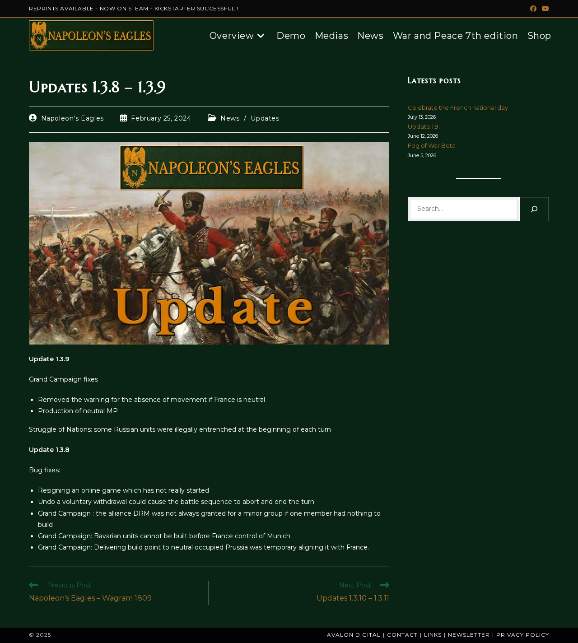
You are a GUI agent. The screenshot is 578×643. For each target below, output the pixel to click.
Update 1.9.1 (425, 126)
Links (433, 634)
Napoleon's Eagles (72, 118)
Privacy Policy (522, 634)
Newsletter (469, 634)
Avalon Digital (354, 634)
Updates (265, 118)
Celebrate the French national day (458, 107)
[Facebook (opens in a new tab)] (533, 8)
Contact (402, 634)
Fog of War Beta (432, 145)
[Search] (534, 209)
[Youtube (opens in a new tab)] (544, 8)
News (229, 118)
